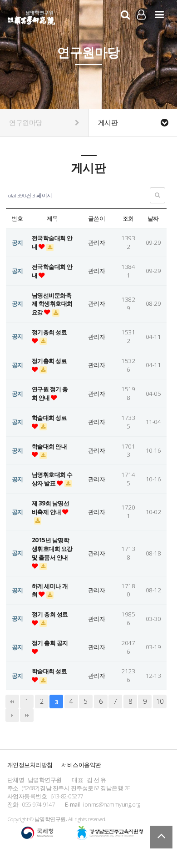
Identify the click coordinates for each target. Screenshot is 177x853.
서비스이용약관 (81, 765)
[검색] (125, 14)
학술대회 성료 (49, 418)
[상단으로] (161, 837)
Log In (141, 26)
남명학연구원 (31, 16)
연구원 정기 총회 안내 (50, 393)
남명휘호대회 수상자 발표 (52, 478)
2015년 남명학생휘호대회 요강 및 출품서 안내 (52, 548)
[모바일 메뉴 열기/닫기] (159, 14)
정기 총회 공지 (50, 643)
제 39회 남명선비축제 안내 (50, 507)
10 (159, 701)
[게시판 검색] (157, 195)
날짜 (153, 218)
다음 (12, 715)
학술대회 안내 (49, 446)
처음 (12, 701)
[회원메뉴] (141, 14)
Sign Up (141, 26)
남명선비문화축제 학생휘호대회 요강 (52, 304)
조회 (128, 218)
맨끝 (27, 715)
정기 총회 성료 (50, 614)
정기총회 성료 (49, 332)
